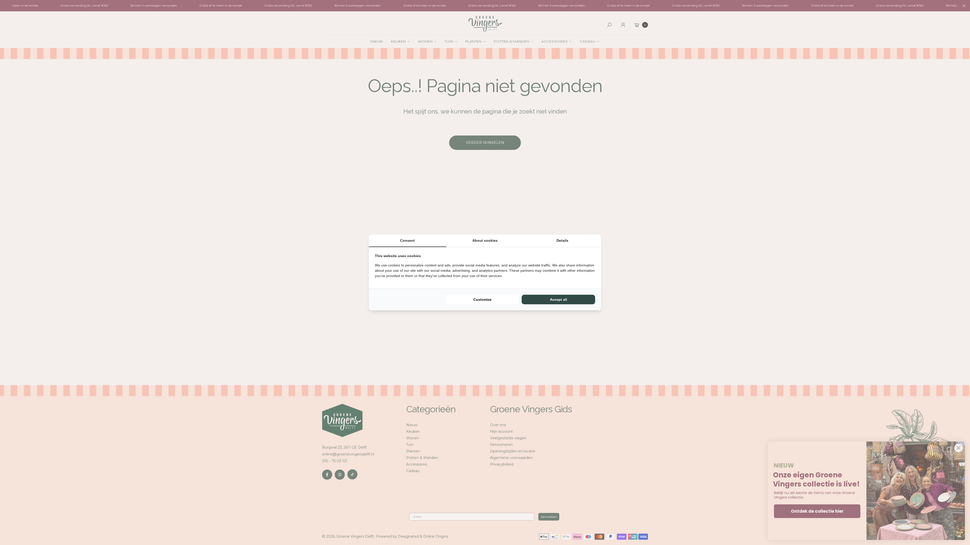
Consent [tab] (407, 240)
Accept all (558, 299)
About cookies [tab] (485, 240)
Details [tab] (562, 240)
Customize (482, 299)
